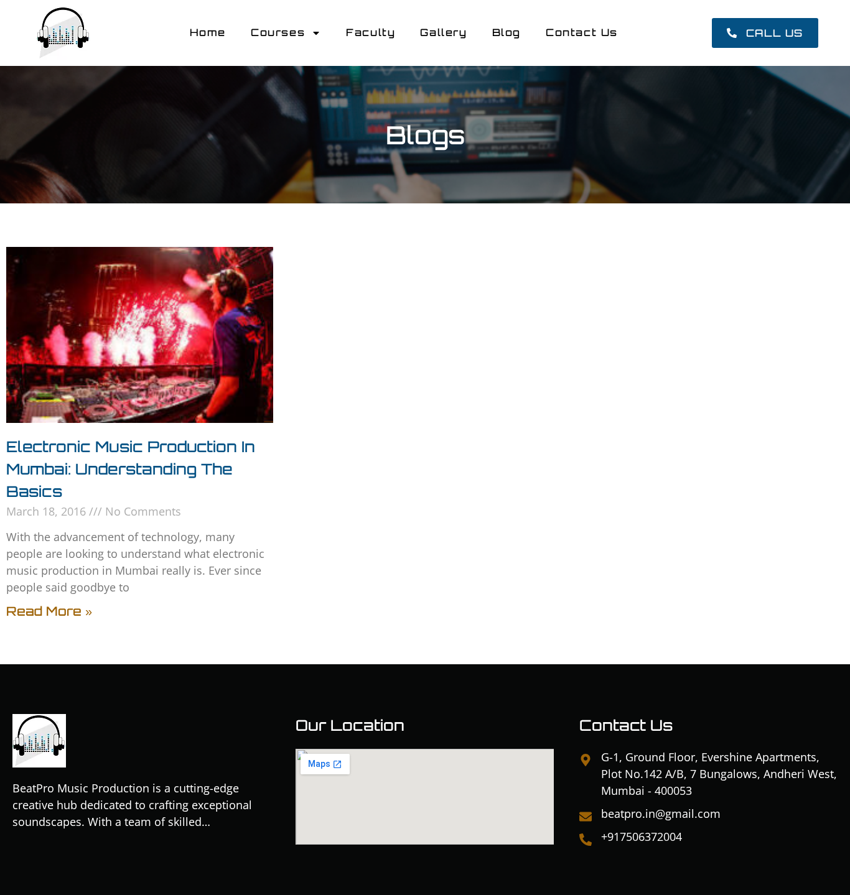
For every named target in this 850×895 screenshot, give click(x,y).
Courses (278, 32)
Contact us (582, 32)
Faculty (370, 32)
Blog (506, 32)
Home (208, 32)
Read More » (49, 611)
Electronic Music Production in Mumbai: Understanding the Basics (130, 469)
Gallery (443, 32)
